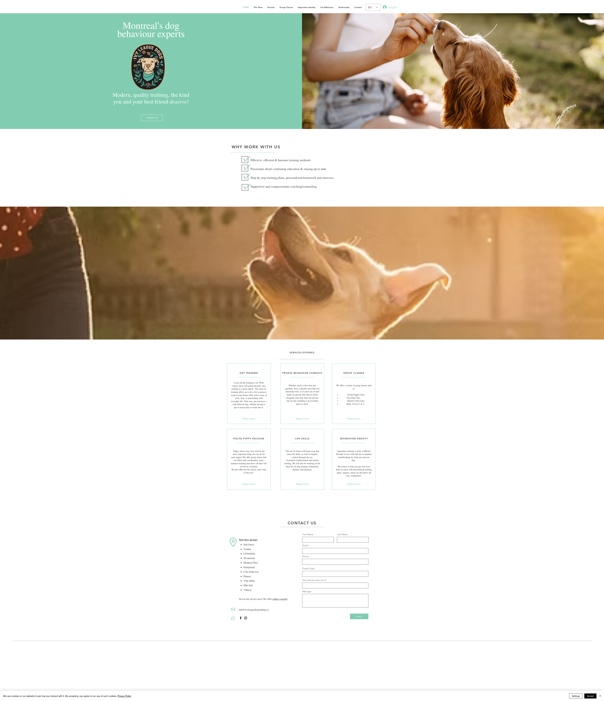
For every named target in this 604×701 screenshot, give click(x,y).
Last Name (342, 534)
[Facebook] (241, 618)
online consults (279, 599)
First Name (307, 534)
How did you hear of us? (314, 580)
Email (305, 545)
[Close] (600, 695)
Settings (576, 696)
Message (306, 591)
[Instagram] (245, 618)
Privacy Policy (124, 696)
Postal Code (308, 568)
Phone (305, 556)
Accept (590, 696)
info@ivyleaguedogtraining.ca (254, 609)
